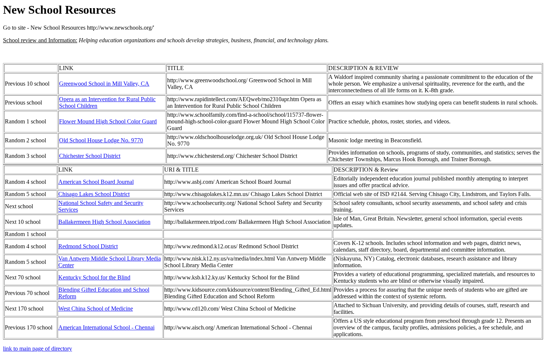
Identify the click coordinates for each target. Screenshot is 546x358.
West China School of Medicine (95, 308)
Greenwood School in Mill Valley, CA (104, 83)
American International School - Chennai (106, 327)
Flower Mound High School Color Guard (108, 121)
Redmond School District (88, 246)
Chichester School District (89, 156)
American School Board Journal (96, 182)
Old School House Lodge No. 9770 (101, 140)
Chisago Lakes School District (94, 194)
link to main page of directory (37, 348)
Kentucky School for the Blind (94, 277)
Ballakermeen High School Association (104, 222)
